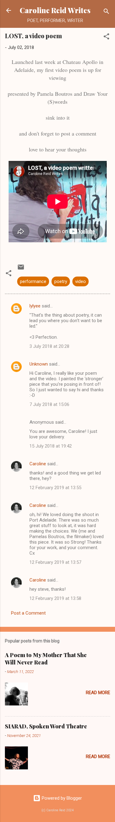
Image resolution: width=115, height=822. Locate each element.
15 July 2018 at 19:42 (50, 446)
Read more (98, 692)
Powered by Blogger (61, 798)
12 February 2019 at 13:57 (55, 562)
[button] (106, 37)
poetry (60, 281)
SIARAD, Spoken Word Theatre (46, 726)
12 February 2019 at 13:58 (55, 598)
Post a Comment (28, 613)
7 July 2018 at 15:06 (49, 404)
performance (33, 281)
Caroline (37, 464)
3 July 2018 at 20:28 (49, 346)
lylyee (34, 306)
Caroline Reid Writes (55, 10)
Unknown (38, 364)
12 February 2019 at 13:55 (55, 487)
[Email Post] (21, 269)
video (80, 281)
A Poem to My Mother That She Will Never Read (46, 658)
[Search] (106, 12)
